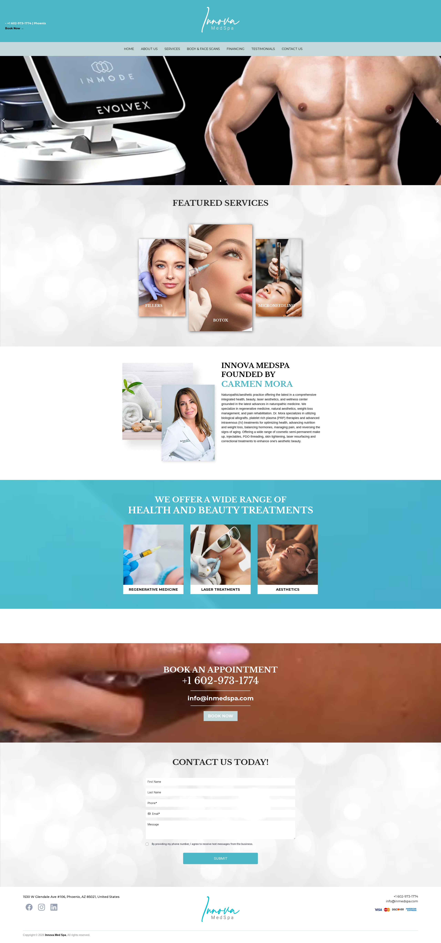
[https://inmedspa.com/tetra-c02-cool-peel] (220, 120)
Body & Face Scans (203, 49)
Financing (235, 49)
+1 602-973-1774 (220, 681)
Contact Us (292, 49)
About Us (149, 49)
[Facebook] (29, 907)
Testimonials (263, 49)
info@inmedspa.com (402, 901)
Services (172, 49)
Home (129, 49)
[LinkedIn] (54, 907)
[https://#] (153, 278)
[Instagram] (41, 907)
